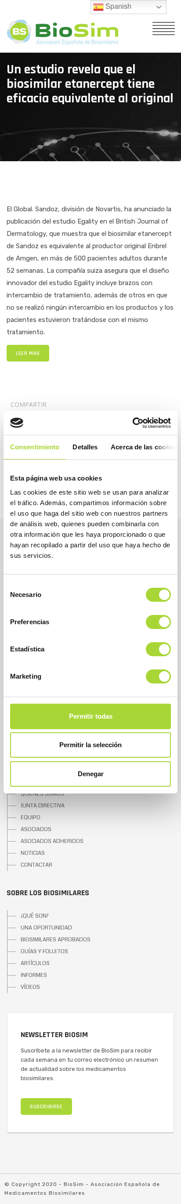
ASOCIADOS (36, 829)
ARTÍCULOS (35, 963)
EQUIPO (30, 817)
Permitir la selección (90, 744)
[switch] (158, 622)
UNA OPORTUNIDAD (46, 928)
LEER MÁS (28, 353)
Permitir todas (90, 716)
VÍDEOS (30, 987)
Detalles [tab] (85, 447)
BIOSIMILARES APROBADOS (55, 940)
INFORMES (34, 975)
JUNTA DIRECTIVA (43, 806)
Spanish (117, 6)
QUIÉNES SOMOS (42, 794)
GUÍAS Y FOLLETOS (44, 951)
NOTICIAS (33, 853)
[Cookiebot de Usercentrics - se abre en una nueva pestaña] (132, 423)
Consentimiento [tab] (34, 447)
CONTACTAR (36, 865)
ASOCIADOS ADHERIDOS (52, 841)
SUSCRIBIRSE (46, 1106)
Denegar (91, 773)
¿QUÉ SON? (35, 916)
